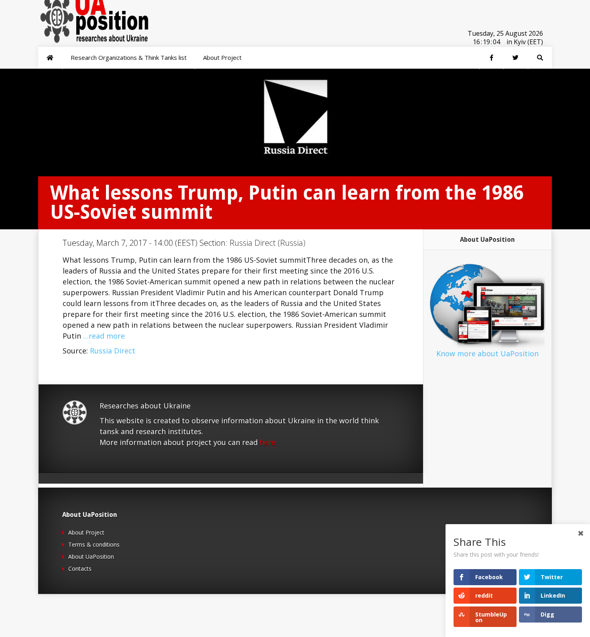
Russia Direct (112, 350)
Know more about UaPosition (487, 353)
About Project (86, 532)
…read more (104, 336)
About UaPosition (91, 556)
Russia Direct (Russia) (267, 242)
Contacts (80, 568)
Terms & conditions (94, 544)
